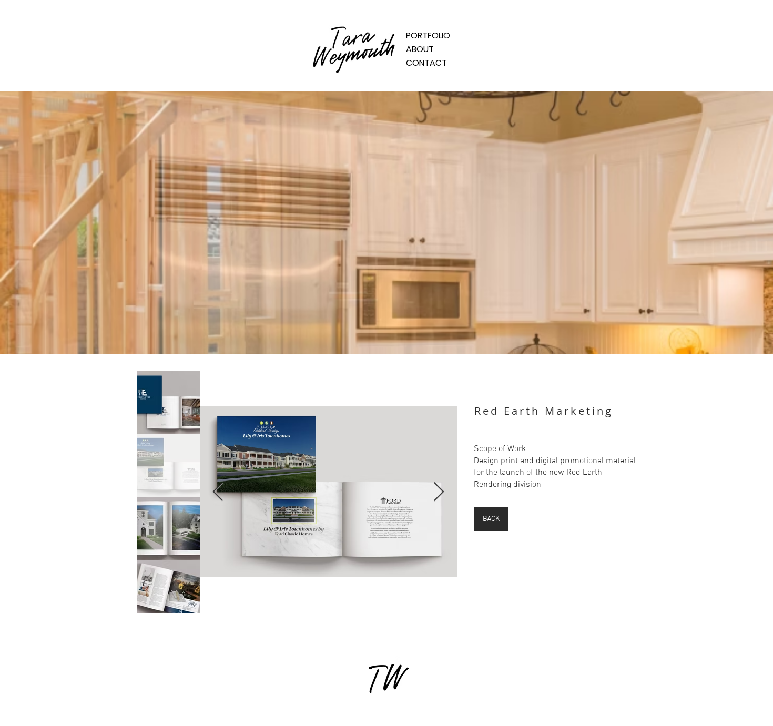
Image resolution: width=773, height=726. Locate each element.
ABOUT (420, 49)
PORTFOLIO (428, 35)
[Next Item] (439, 492)
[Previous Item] (218, 492)
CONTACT (426, 63)
